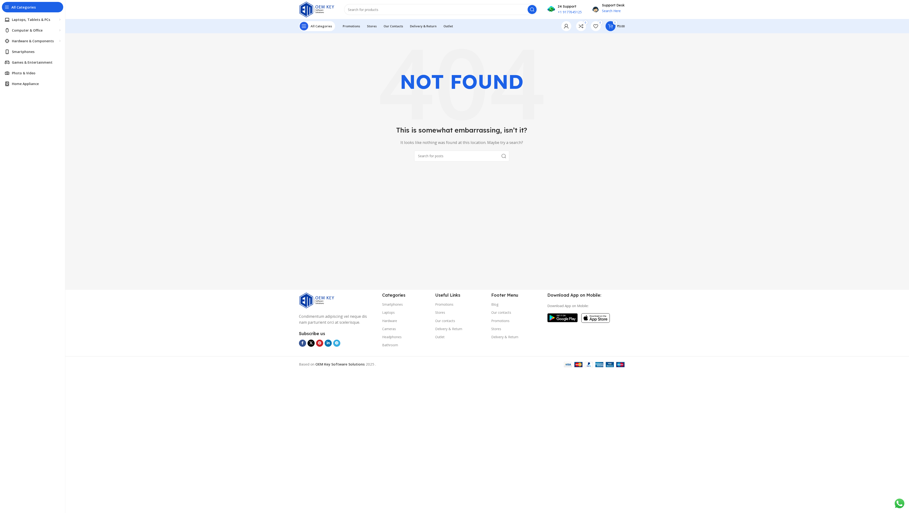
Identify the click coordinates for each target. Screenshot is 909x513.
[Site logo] (317, 9)
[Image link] (317, 300)
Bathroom (390, 345)
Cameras (389, 329)
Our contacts (445, 320)
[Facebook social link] (302, 343)
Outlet (440, 337)
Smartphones (392, 304)
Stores (440, 312)
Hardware (389, 320)
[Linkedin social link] (328, 343)
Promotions (444, 304)
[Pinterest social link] (319, 343)
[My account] (566, 26)
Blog (494, 304)
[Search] (532, 9)
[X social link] (311, 343)
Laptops (388, 312)
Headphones (392, 337)
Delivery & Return (448, 329)
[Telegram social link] (336, 343)
